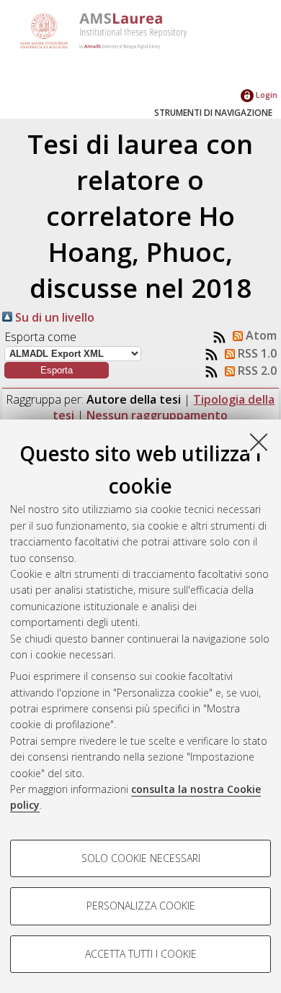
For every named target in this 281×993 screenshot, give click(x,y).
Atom (260, 335)
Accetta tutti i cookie (141, 954)
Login (265, 94)
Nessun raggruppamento (157, 415)
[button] (56, 370)
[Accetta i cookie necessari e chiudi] (258, 441)
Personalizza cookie (140, 905)
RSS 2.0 (256, 370)
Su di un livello (53, 317)
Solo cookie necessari (140, 858)
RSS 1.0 (256, 353)
